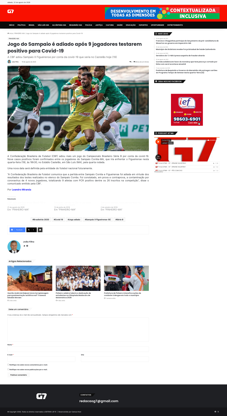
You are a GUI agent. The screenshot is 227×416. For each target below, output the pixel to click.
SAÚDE (120, 25)
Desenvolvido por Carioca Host (69, 412)
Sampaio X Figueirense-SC (98, 219)
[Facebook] (27, 245)
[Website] (24, 245)
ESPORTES (143, 25)
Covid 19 (59, 219)
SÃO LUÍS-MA (43, 25)
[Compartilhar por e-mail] (40, 229)
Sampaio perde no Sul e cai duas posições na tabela (72, 203)
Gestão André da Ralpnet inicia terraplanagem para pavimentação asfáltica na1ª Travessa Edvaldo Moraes (27, 295)
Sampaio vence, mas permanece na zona (120, 203)
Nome (10, 345)
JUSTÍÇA (99, 25)
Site (82, 355)
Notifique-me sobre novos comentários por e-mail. (28, 365)
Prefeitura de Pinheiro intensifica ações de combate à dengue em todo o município (122, 294)
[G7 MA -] (10, 11)
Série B (120, 219)
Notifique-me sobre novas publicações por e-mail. (28, 369)
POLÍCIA (88, 25)
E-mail (10, 355)
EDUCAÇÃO (131, 25)
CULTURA (110, 25)
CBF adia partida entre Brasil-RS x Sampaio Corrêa (26, 203)
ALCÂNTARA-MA (59, 25)
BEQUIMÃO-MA (75, 25)
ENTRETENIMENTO (175, 25)
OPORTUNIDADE (157, 25)
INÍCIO (11, 25)
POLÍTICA (21, 25)
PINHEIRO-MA (19, 33)
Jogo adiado (74, 219)
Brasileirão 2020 (41, 219)
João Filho (15, 62)
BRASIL (32, 25)
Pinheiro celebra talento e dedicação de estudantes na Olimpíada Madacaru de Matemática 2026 (73, 295)
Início (11, 33)
